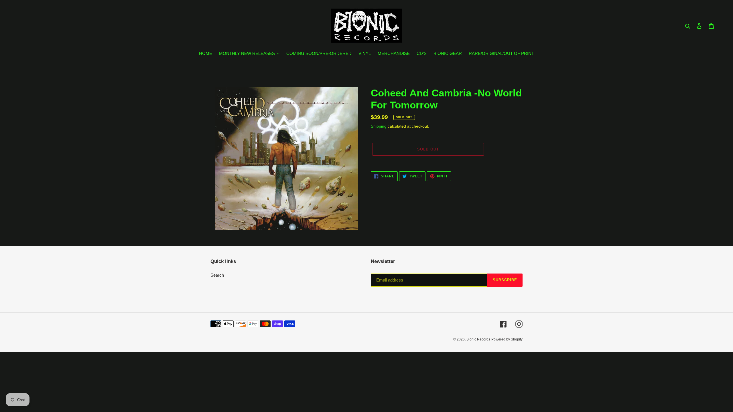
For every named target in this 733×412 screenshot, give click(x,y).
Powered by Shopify (507, 339)
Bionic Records (478, 339)
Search (217, 275)
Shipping (379, 126)
